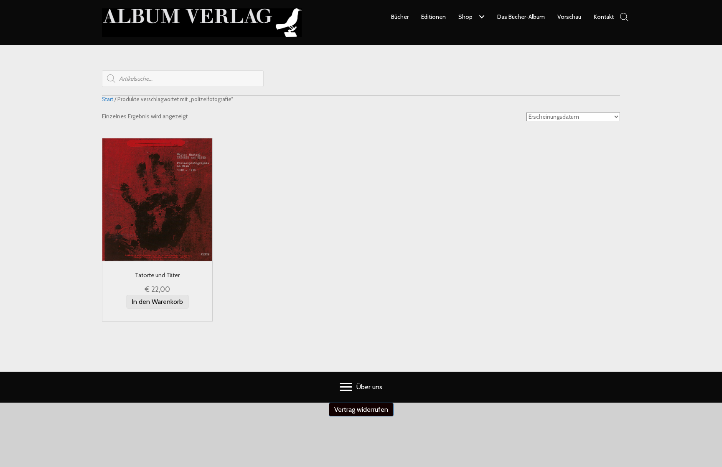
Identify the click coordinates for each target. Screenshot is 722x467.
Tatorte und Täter (157, 275)
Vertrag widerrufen (361, 409)
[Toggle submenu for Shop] (481, 17)
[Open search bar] (624, 17)
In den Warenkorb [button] (157, 302)
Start (107, 99)
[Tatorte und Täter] (157, 199)
